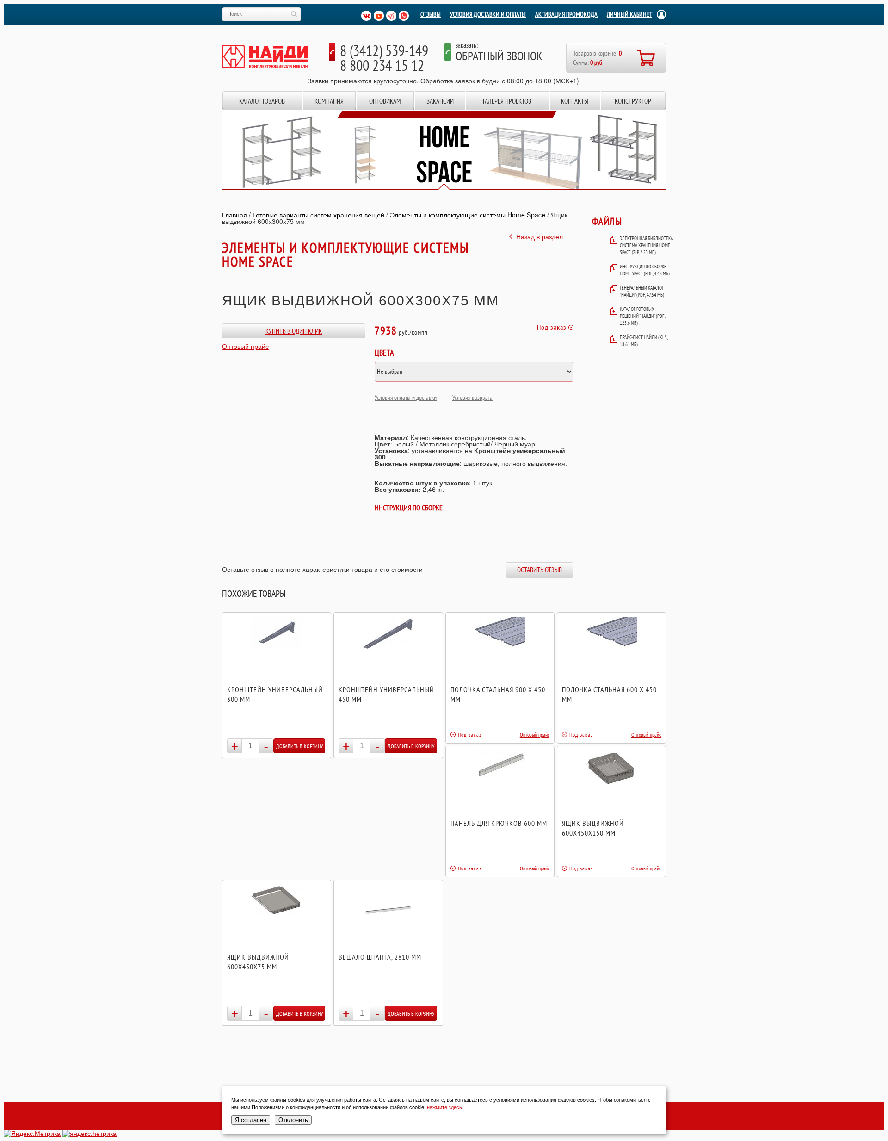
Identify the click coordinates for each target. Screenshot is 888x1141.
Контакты (574, 101)
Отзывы (430, 14)
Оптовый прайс (245, 346)
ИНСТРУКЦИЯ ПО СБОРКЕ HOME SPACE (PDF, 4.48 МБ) (645, 270)
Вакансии (440, 101)
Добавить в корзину (299, 746)
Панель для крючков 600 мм (498, 823)
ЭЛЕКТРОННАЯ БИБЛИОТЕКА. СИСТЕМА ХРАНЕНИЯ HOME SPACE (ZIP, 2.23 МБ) (646, 245)
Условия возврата (472, 397)
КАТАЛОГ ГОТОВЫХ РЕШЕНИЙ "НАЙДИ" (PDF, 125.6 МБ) (642, 316)
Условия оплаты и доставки (406, 397)
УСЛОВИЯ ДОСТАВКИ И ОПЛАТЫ (488, 14)
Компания (329, 101)
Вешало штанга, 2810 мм (380, 956)
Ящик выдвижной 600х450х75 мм (258, 961)
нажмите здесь (444, 1106)
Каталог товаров (262, 101)
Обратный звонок (499, 55)
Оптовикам (385, 101)
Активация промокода (566, 14)
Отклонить (293, 1119)
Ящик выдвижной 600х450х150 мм (593, 828)
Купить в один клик (293, 331)
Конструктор (633, 101)
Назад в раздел (539, 236)
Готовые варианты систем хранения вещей (318, 214)
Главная (234, 214)
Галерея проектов (507, 101)
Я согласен (250, 1119)
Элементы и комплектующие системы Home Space (467, 214)
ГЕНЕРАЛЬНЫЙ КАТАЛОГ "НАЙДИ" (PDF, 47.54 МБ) (642, 291)
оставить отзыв (539, 569)
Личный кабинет (629, 14)
